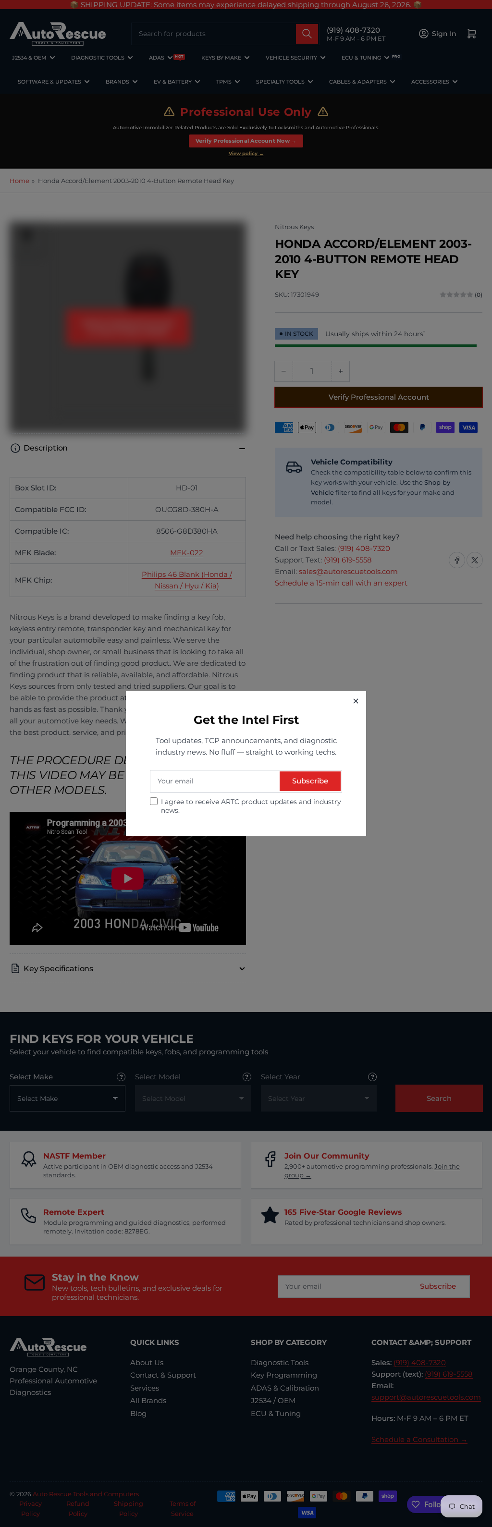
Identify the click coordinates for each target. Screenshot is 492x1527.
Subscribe (310, 780)
